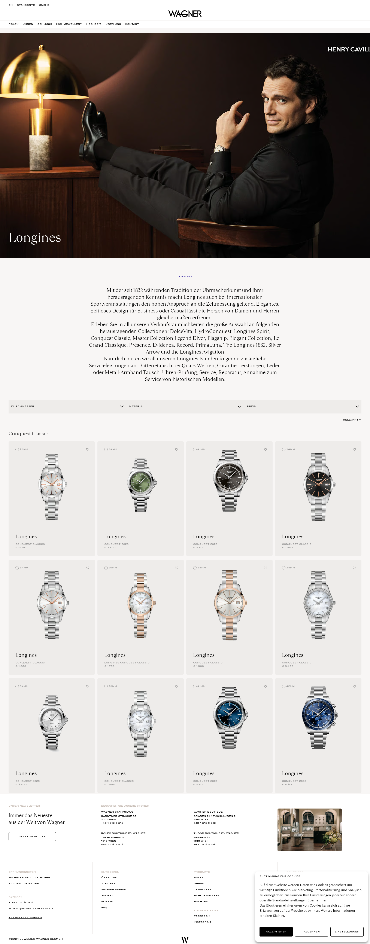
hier (281, 915)
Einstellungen (347, 931)
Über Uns (113, 24)
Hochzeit (93, 24)
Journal (108, 895)
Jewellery (203, 889)
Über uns (109, 877)
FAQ (104, 907)
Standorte (26, 5)
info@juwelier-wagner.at (33, 908)
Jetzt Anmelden (32, 836)
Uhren (28, 24)
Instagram (202, 922)
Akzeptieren (276, 931)
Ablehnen (312, 931)
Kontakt (108, 901)
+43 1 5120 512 (22, 902)
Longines (26, 536)
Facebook (202, 916)
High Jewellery (69, 24)
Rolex (13, 24)
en (11, 5)
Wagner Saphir (113, 889)
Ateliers (108, 883)
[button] (88, 449)
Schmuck (44, 24)
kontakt (132, 24)
